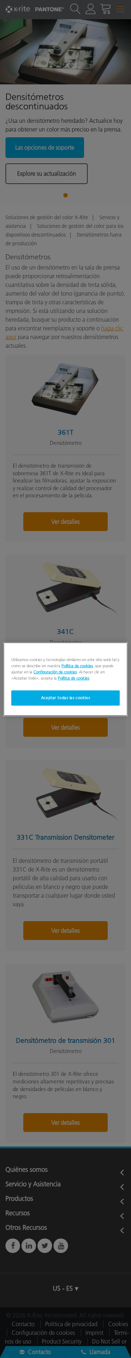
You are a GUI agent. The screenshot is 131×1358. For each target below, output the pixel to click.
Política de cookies (77, 665)
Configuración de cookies (55, 671)
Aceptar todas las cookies (65, 697)
